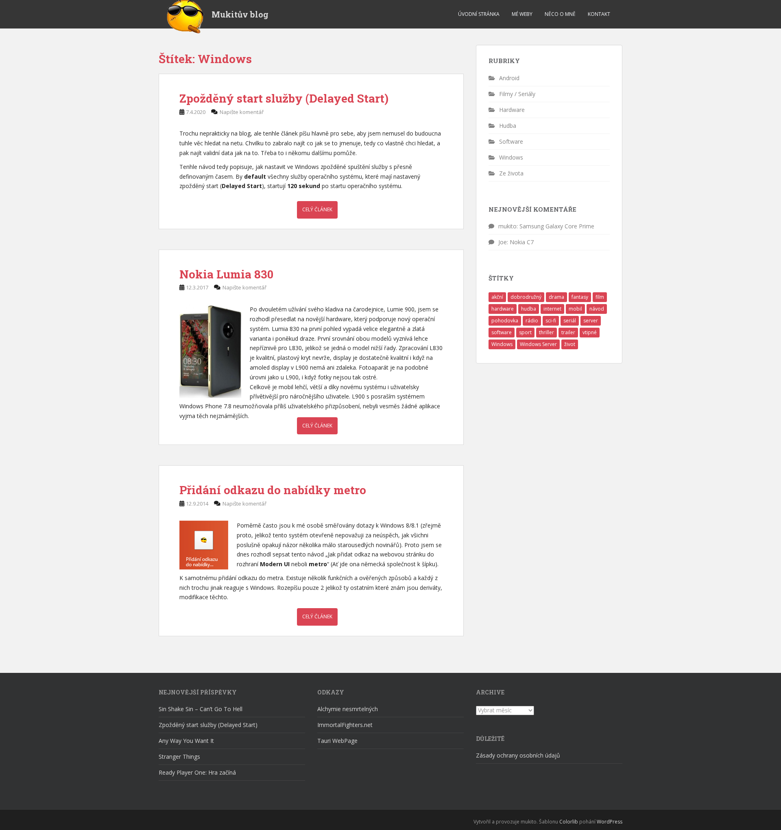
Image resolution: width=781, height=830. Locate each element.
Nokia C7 (522, 242)
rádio (532, 320)
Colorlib (568, 821)
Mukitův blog (240, 14)
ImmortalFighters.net (345, 725)
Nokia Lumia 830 (226, 274)
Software (511, 141)
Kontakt (599, 14)
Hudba (507, 125)
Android (509, 78)
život (569, 344)
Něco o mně (560, 14)
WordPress (609, 821)
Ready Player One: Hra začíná (197, 772)
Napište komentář (242, 112)
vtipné (589, 332)
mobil (575, 308)
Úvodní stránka (479, 14)
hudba (528, 308)
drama (556, 296)
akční (497, 296)
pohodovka (504, 320)
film (600, 296)
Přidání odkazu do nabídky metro (272, 489)
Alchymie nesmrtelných (347, 709)
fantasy (580, 296)
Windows (511, 157)
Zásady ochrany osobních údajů (518, 755)
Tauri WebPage (337, 741)
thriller (546, 332)
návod (596, 308)
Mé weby (522, 14)
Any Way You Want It (186, 741)
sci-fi (550, 320)
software (501, 332)
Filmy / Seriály (517, 94)
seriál (569, 320)
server (590, 320)
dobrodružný (525, 296)
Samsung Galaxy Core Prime (556, 226)
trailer (568, 332)
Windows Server (538, 344)
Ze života (511, 173)
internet (552, 308)
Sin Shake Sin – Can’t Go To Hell (200, 709)
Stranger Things (179, 756)
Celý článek (317, 209)
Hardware (512, 110)
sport (525, 332)
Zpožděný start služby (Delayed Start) (283, 98)
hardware (502, 308)
